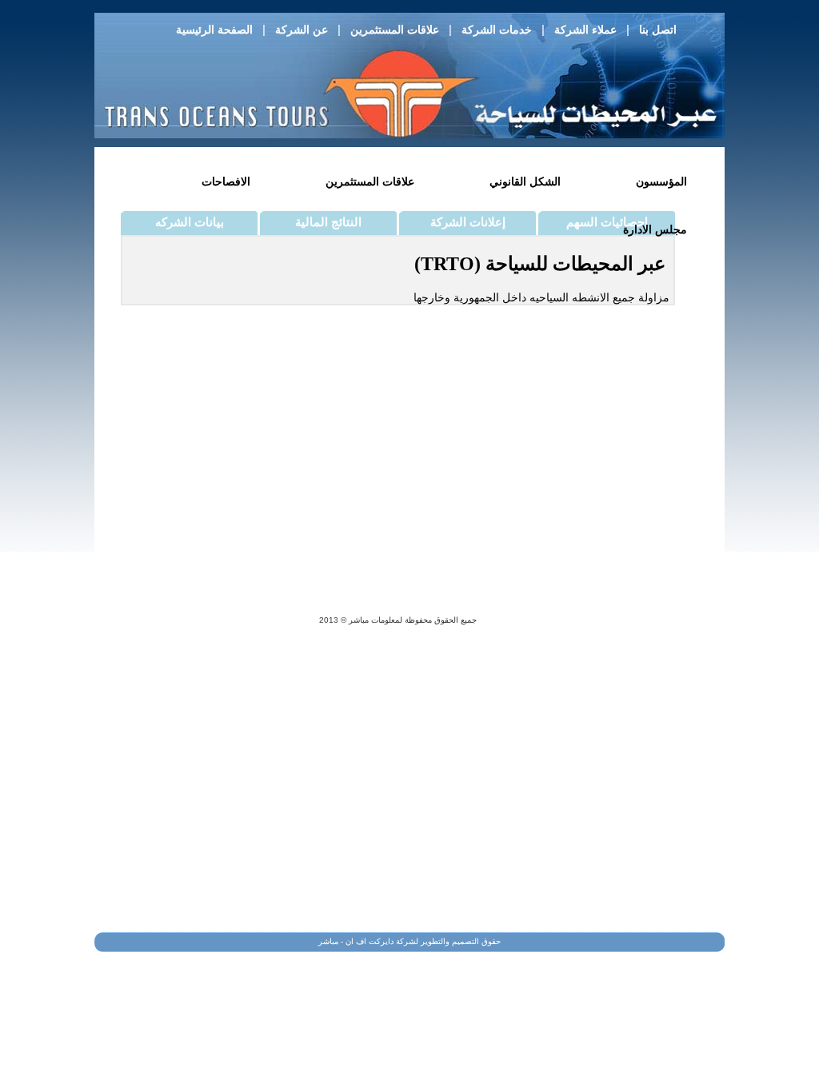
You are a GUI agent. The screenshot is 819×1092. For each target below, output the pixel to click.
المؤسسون (661, 181)
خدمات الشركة (496, 29)
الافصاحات (226, 181)
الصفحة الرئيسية (214, 29)
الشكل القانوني (525, 181)
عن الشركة (301, 29)
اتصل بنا (658, 29)
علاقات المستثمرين (394, 29)
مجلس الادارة (655, 229)
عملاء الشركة (585, 29)
